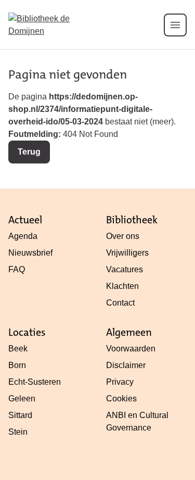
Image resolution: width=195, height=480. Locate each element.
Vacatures (124, 269)
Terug (29, 151)
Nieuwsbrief (30, 252)
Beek (18, 348)
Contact (120, 302)
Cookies (121, 398)
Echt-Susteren (34, 381)
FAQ (16, 269)
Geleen (21, 398)
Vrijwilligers (127, 252)
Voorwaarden (130, 348)
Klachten (122, 286)
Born (17, 365)
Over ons (122, 236)
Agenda (22, 236)
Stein (18, 431)
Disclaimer (126, 365)
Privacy (120, 381)
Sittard (20, 415)
